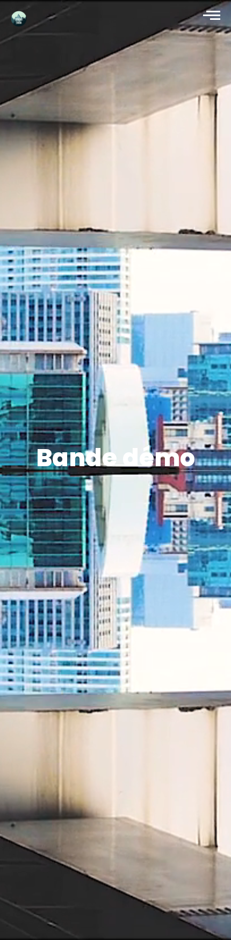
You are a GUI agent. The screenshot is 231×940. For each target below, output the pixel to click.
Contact (6, 907)
